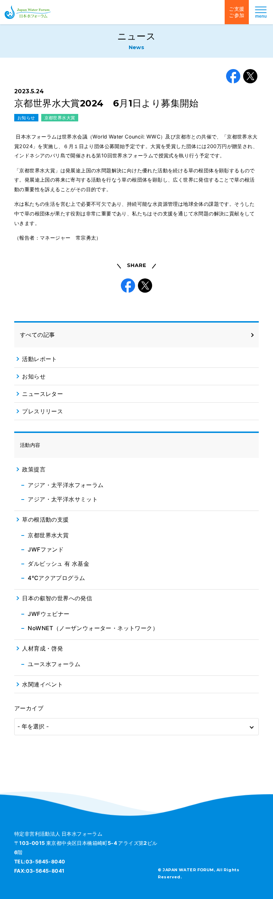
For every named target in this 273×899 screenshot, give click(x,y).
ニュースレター (42, 393)
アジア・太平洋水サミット (63, 499)
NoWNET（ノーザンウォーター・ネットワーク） (93, 628)
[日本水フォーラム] (28, 12)
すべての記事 (37, 334)
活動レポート (39, 358)
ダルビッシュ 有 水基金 (58, 563)
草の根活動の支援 (45, 519)
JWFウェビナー (48, 613)
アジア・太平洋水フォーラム (65, 484)
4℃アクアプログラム (56, 577)
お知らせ (26, 117)
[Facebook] (233, 76)
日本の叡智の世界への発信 (57, 598)
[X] (250, 76)
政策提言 (34, 469)
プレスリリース (42, 411)
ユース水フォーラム (54, 664)
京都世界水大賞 (59, 117)
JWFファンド (46, 549)
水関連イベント (42, 684)
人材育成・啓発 (42, 648)
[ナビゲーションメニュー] (261, 12)
